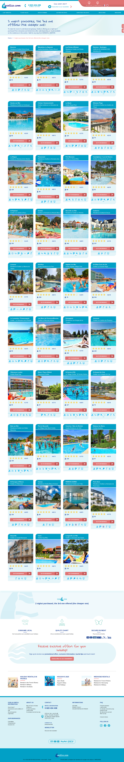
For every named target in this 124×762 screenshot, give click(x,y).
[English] (107, 5)
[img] (101, 725)
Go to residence (18, 85)
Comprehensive (11, 723)
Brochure (118, 12)
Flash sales (24, 12)
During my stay (103, 710)
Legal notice (11, 713)
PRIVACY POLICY (76, 707)
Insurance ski (11, 724)
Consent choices (104, 717)
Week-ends (102, 12)
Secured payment (12, 712)
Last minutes (7, 12)
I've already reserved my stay (33, 712)
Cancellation (11, 721)
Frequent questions (30, 708)
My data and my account (106, 712)
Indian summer (42, 12)
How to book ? (11, 707)
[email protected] (55, 759)
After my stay (103, 713)
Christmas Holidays (83, 12)
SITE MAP (74, 705)
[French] (104, 5)
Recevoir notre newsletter (51, 730)
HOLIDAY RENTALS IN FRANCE (80, 708)
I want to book (29, 710)
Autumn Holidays (61, 12)
